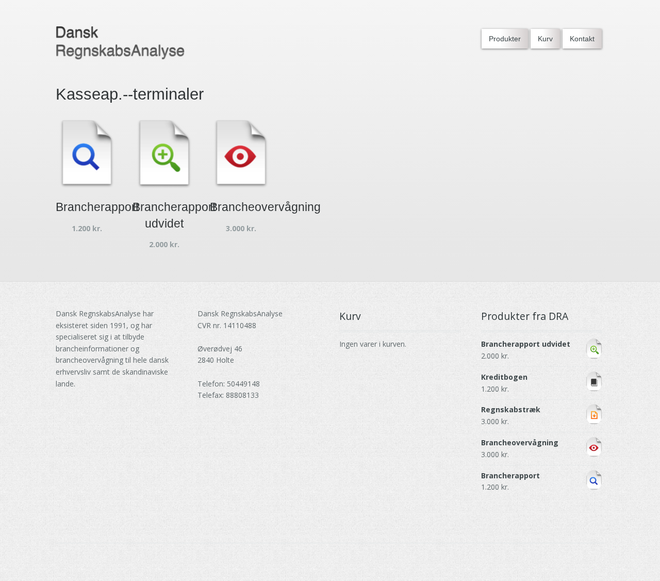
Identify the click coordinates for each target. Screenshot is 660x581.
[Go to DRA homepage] (120, 43)
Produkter (505, 39)
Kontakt (582, 39)
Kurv (545, 39)
